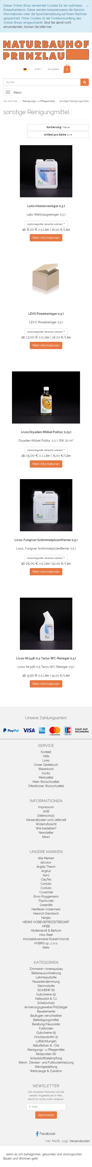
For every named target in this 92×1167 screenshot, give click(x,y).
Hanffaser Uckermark (46, 909)
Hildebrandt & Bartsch (46, 930)
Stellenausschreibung (46, 973)
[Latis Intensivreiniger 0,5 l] (46, 171)
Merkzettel (46, 777)
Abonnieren (46, 1115)
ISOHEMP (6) (46, 990)
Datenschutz (46, 815)
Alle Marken (46, 858)
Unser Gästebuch (46, 764)
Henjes (46, 917)
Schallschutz (46, 1003)
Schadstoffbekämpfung (46, 1058)
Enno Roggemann (46, 896)
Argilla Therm (46, 866)
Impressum (46, 807)
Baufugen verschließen (46, 1015)
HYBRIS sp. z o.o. (46, 943)
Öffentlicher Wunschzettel (46, 786)
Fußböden (46, 1028)
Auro (46, 875)
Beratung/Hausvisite (46, 1024)
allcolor (46, 862)
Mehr (46, 947)
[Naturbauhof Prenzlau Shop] (46, 50)
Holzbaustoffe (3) (46, 1037)
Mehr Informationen (46, 237)
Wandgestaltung (46, 1066)
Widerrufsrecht (46, 824)
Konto (46, 773)
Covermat (46, 892)
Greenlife (46, 905)
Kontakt (46, 752)
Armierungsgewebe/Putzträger (46, 1007)
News (46, 837)
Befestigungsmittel (46, 1020)
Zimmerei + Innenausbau (46, 969)
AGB (46, 811)
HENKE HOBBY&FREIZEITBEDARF (46, 922)
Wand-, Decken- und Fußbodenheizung (46, 1062)
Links (46, 760)
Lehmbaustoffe (46, 977)
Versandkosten (79, 1141)
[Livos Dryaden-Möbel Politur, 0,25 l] (46, 397)
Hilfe (46, 756)
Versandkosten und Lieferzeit (46, 820)
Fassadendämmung (46, 981)
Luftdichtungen (46, 1041)
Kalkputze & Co (46, 998)
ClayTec (46, 879)
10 (57, 134)
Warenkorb (46, 769)
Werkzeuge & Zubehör (46, 1071)
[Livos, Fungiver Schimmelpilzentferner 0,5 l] (46, 505)
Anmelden (53, 69)
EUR (37, 69)
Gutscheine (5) (46, 994)
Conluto (46, 883)
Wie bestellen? (46, 828)
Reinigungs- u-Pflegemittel (46, 1049)
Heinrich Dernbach (46, 913)
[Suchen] (84, 82)
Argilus (46, 871)
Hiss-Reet (46, 934)
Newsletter (46, 832)
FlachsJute (46, 900)
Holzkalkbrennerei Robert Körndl (46, 939)
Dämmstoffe (46, 986)
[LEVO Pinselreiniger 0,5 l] (46, 279)
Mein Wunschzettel (46, 781)
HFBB (46, 926)
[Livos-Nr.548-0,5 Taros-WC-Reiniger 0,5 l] (46, 623)
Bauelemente (46, 1011)
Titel (57, 127)
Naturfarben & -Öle (46, 1045)
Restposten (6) (46, 1054)
